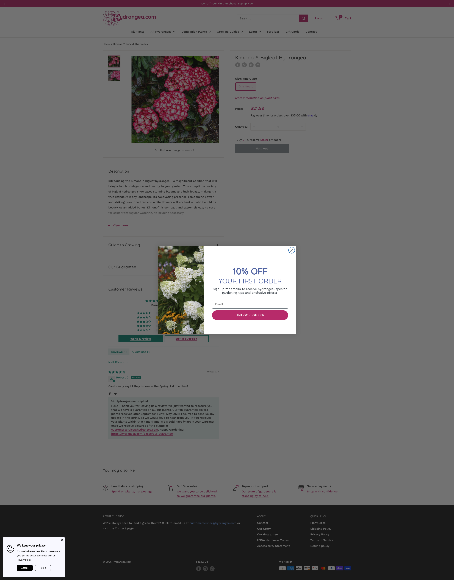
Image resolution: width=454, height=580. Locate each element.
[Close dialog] (292, 250)
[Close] (62, 540)
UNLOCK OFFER (250, 315)
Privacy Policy (24, 559)
